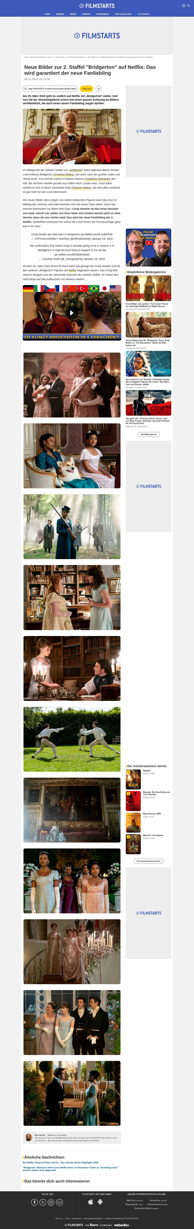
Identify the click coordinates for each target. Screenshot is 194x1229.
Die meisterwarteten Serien (148, 861)
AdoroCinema (154, 1204)
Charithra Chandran (97, 178)
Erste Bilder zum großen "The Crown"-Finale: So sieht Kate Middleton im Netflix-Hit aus (147, 305)
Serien (60, 14)
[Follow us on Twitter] (43, 1202)
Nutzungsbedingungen (93, 1218)
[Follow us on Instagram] (51, 1202)
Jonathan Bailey (63, 174)
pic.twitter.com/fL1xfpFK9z (97, 234)
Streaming (102, 14)
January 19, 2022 (102, 238)
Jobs (67, 1218)
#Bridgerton (45, 250)
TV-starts (143, 14)
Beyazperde (131, 1204)
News (73, 14)
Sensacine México (143, 1208)
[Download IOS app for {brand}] (92, 1201)
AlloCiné (130, 1200)
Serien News (60, 57)
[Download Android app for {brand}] (101, 1201)
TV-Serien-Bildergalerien (76, 57)
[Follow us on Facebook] (35, 1202)
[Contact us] (60, 1202)
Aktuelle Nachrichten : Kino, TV (42, 57)
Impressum (76, 1218)
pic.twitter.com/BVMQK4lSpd (72, 254)
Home (26, 57)
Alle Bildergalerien (149, 434)
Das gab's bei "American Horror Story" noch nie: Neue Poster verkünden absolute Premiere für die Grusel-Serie (147, 420)
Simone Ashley (81, 187)
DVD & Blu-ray (123, 14)
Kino (47, 14)
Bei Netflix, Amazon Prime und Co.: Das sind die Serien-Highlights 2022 (60, 1162)
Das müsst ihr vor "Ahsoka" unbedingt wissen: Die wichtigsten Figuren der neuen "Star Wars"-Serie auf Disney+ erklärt (148, 382)
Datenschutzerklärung (114, 1218)
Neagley (147, 770)
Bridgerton (76, 170)
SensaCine (154, 1200)
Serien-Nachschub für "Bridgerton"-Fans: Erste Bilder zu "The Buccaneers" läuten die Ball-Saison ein (148, 342)
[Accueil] (97, 6)
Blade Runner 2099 (152, 814)
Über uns (59, 1218)
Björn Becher (40, 1135)
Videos (86, 14)
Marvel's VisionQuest (153, 835)
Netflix (72, 270)
